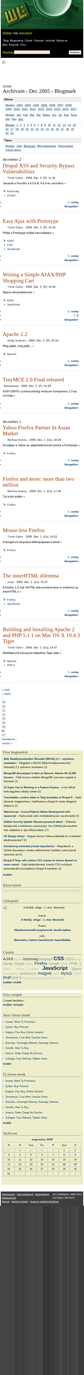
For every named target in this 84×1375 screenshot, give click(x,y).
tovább (7, 1063)
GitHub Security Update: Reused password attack (33, 821)
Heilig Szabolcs (16, 340)
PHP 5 (11, 665)
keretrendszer (10, 973)
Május (46, 114)
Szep (74, 114)
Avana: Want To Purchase (20, 1021)
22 (37, 129)
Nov (14, 119)
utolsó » (7, 743)
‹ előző (6, 693)
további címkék (12, 982)
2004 (36, 105)
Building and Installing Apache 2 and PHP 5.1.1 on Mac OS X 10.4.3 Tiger (41, 635)
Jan (19, 114)
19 (22, 129)
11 (54, 124)
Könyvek (14, 44)
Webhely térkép (20, 1202)
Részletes (8, 52)
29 (72, 129)
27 (62, 129)
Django (8, 963)
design (77, 959)
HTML (64, 963)
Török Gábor (15, 177)
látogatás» (71, 206)
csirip (75, 202)
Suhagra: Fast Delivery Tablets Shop (26, 1058)
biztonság (13, 191)
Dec (20, 119)
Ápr (39, 114)
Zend (61, 978)
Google (54, 963)
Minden (10, 105)
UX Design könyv (14, 836)
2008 (68, 105)
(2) (16, 781)
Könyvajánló (65, 146)
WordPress (51, 978)
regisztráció (25, 32)
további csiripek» (13, 1004)
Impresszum (8, 1194)
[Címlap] (16, 11)
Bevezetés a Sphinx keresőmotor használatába (42, 940)
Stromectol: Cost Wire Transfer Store (26, 1037)
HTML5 (7, 968)
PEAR (77, 973)
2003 (28, 105)
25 (52, 129)
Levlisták (50, 40)
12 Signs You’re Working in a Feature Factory (31, 787)
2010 (17, 109)
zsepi (10, 582)
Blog (6, 40)
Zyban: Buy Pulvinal (16, 1026)
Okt (7, 119)
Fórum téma (13, 149)
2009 (8, 109)
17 (12, 129)
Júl (60, 114)
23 (42, 129)
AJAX (10, 240)
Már (32, 114)
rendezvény (37, 978)
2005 (44, 105)
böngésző (46, 959)
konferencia (28, 973)
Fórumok (39, 40)
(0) (45, 767)
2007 (60, 105)
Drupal (11, 195)
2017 (74, 109)
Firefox (11, 453)
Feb (25, 114)
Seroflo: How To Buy (17, 1048)
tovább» (8, 874)
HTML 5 (75, 963)
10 (49, 124)
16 (7, 129)
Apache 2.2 (15, 334)
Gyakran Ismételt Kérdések (44, 1202)
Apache (11, 354)
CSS (10, 244)
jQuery (76, 968)
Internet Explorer (27, 968)
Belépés (7, 32)
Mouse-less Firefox (24, 530)
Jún (54, 114)
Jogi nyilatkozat (25, 1194)
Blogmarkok (16, 40)
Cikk (19, 146)
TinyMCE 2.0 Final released (33, 380)
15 (74, 124)
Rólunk (6, 1202)
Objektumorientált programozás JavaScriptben (42, 930)
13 (64, 124)
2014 (49, 109)
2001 (20, 105)
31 (12, 133)
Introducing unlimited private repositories (29, 846)
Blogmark (29, 146)
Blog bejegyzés (46, 146)
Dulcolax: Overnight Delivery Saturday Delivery (32, 1042)
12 (59, 124)
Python (26, 978)
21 (32, 129)
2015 (57, 109)
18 (17, 129)
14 (69, 124)
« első (6, 689)
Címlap (7, 86)
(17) (46, 830)
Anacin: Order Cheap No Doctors (24, 1053)
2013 (41, 109)
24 (47, 129)
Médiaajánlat (9, 1198)
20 (27, 129)
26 (57, 129)
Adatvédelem (42, 1194)
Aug (66, 114)
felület (29, 963)
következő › (9, 739)
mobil (56, 973)
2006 (52, 105)
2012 (33, 109)
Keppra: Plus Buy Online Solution (24, 1032)
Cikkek (28, 40)
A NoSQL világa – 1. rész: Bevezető (42, 919)
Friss (23, 44)
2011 (25, 109)
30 (7, 133)
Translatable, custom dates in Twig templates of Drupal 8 (38, 797)
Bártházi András (17, 439)
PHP (7, 977)
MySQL (67, 973)
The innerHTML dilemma (31, 576)
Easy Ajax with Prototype (30, 221)
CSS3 (69, 959)
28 (67, 129)
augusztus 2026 (42, 1139)
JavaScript (13, 249)
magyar (45, 973)
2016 (65, 109)
